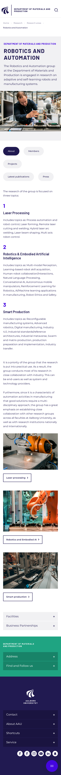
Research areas (34, 23)
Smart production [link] (16, 596)
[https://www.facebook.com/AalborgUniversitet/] (20, 753)
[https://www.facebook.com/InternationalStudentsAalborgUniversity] (27, 753)
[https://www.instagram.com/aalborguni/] (34, 753)
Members (33, 151)
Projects (12, 163)
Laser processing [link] (15, 477)
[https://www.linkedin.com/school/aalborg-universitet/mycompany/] (48, 753)
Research (18, 23)
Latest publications (18, 176)
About (11, 151)
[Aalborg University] (5, 10)
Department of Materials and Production (32, 10)
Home (6, 23)
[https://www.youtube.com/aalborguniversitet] (41, 753)
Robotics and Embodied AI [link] (21, 539)
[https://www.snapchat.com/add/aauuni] (55, 753)
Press (46, 176)
